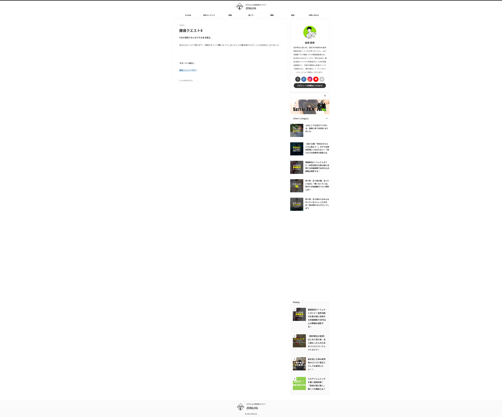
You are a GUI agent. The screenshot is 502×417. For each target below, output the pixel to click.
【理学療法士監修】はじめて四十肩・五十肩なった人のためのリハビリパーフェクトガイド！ (317, 343)
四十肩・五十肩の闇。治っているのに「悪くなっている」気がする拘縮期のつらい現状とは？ (317, 185)
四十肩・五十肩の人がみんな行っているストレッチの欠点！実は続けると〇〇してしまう (317, 203)
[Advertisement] (309, 255)
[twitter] (297, 79)
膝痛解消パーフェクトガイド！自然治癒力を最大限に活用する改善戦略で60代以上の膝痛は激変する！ (317, 166)
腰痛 (272, 15)
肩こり (250, 15)
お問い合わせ (314, 15)
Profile (188, 15)
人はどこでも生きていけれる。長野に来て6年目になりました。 (316, 128)
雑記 (293, 15)
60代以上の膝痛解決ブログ (256, 404)
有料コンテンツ (209, 15)
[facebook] (303, 79)
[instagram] (309, 79)
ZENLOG (251, 8)
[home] (321, 79)
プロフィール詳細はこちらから (310, 85)
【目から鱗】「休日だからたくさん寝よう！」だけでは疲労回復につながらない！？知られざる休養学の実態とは (317, 148)
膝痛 (230, 15)
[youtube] (315, 79)
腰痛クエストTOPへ (188, 70)
